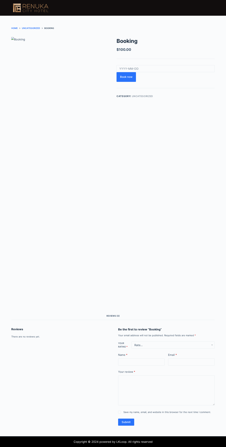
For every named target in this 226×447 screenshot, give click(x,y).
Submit (126, 422)
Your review (126, 371)
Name (122, 355)
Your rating (122, 345)
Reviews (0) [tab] (113, 316)
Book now (126, 76)
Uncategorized (142, 96)
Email (172, 355)
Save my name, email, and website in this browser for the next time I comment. (167, 412)
